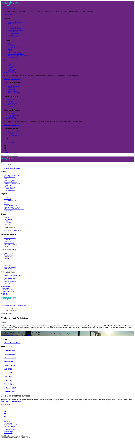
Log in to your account (7, 305)
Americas (11, 87)
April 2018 (8, 380)
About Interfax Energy (7, 290)
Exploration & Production (15, 22)
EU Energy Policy (13, 33)
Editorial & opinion (13, 135)
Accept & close (5, 404)
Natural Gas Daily (9, 8)
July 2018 (8, 369)
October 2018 (9, 362)
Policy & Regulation (14, 27)
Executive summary (14, 86)
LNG (9, 25)
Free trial (7, 152)
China (10, 49)
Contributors (4, 294)
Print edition (11, 71)
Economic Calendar (10, 267)
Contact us (4, 293)
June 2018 (8, 373)
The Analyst (11, 105)
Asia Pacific (11, 45)
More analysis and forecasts (12, 79)
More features (8, 14)
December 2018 (10, 354)
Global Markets (12, 32)
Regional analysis (13, 132)
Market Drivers (12, 100)
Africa (10, 44)
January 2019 (9, 350)
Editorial (10, 106)
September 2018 (10, 365)
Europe (10, 50)
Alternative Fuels (13, 35)
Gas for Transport (13, 37)
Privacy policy (8, 431)
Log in (6, 150)
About (6, 420)
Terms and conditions (10, 429)
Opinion (10, 67)
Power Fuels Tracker (10, 118)
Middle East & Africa (14, 92)
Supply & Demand (13, 23)
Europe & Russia (13, 91)
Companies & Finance (14, 28)
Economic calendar (13, 115)
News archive (12, 69)
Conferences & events (10, 425)
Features (10, 101)
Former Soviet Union (14, 52)
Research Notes (12, 103)
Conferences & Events (7, 291)
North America (12, 57)
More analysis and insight (11, 125)
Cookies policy (8, 433)
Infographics (11, 66)
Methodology (12, 117)
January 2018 (9, 392)
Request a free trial (9, 426)
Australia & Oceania (14, 47)
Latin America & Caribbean (16, 54)
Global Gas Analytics (10, 72)
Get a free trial (18, 305)
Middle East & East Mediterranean (18, 55)
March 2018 (9, 384)
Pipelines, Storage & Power (16, 30)
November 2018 (10, 358)
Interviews (11, 64)
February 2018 (10, 388)
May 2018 (8, 377)
